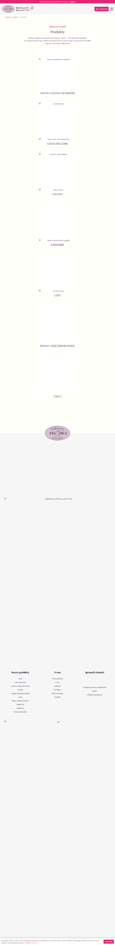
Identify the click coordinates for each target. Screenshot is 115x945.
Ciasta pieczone (20, 682)
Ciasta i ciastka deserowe (20, 686)
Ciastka (20, 690)
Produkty (57, 690)
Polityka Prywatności (94, 695)
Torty (20, 678)
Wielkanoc (20, 708)
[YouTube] (61, 9)
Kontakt (57, 697)
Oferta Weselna (57, 693)
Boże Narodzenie (20, 712)
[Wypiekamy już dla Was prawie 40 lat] (25, 9)
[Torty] (57, 379)
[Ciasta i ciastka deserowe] (57, 76)
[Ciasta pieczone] (57, 126)
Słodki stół (20, 704)
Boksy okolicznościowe (20, 701)
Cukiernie (57, 686)
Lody (20, 697)
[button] (112, 9)
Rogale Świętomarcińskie (20, 693)
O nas (57, 682)
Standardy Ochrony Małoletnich (94, 687)
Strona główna (57, 678)
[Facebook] (65, 9)
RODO (94, 691)
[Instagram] (69, 9)
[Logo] (8, 9)
